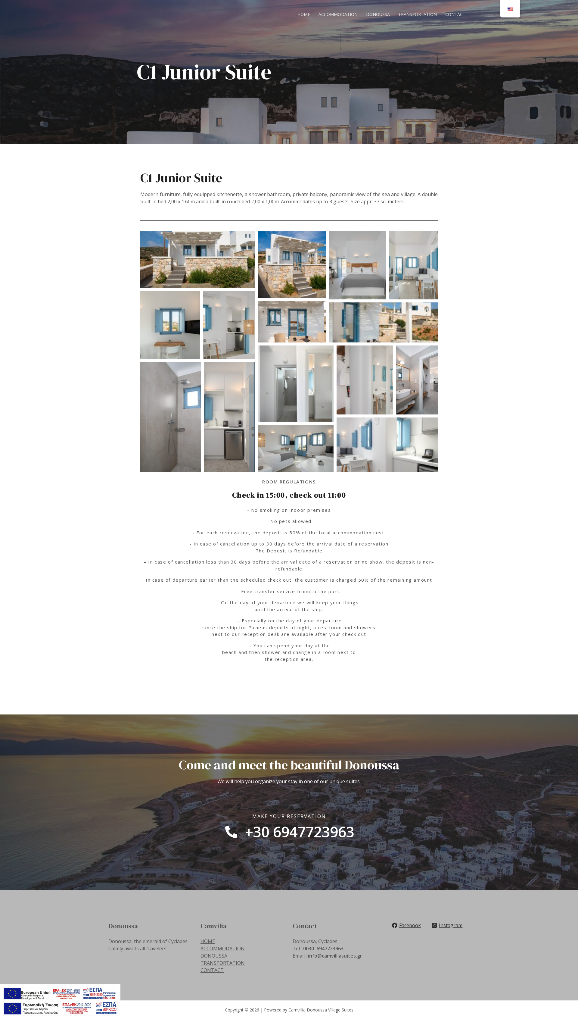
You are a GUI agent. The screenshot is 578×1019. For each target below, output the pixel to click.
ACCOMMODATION (338, 14)
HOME (303, 14)
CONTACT (455, 14)
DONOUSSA (378, 14)
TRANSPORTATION (417, 14)
